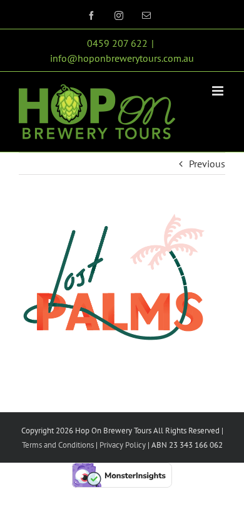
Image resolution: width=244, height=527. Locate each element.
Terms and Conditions (58, 445)
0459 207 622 (117, 43)
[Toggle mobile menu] (218, 90)
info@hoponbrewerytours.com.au (122, 58)
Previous (207, 163)
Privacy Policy (122, 445)
